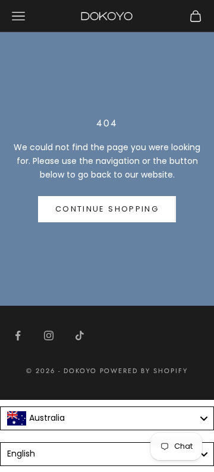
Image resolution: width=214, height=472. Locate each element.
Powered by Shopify (144, 370)
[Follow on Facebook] (18, 335)
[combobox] (107, 418)
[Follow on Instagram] (49, 335)
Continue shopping (107, 209)
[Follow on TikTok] (80, 335)
